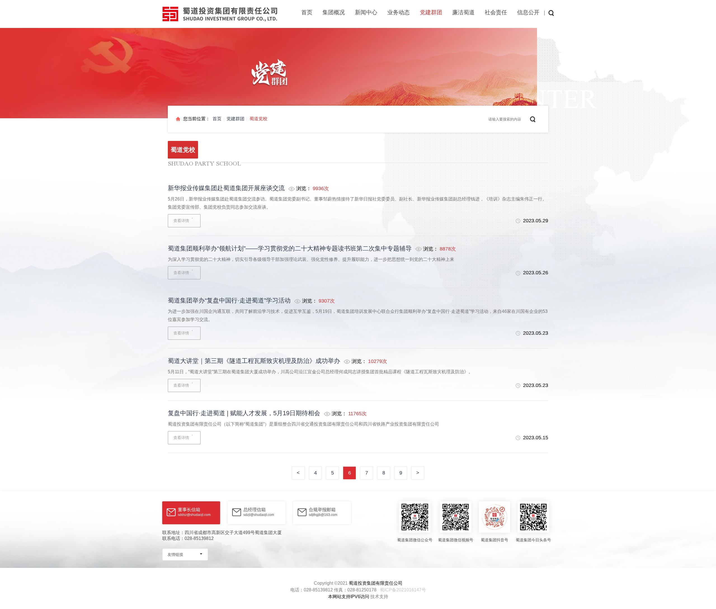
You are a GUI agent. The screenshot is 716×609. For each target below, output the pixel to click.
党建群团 (235, 118)
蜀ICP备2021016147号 (403, 589)
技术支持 (379, 596)
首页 (306, 12)
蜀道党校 (258, 118)
